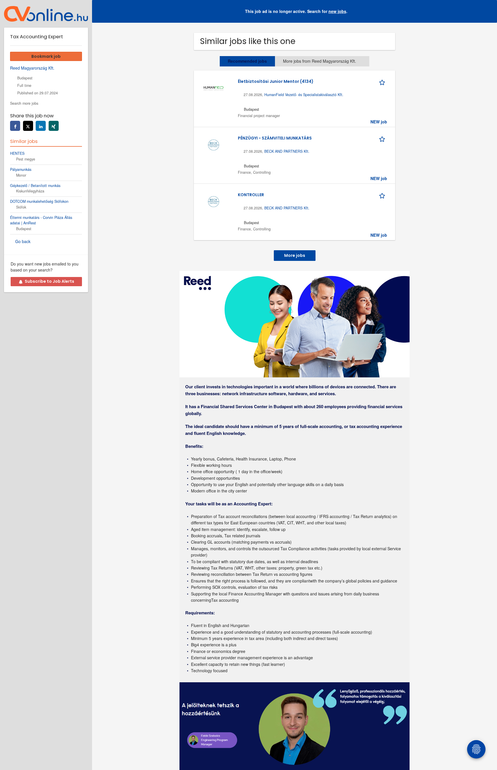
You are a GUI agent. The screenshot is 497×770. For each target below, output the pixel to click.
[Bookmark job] (383, 81)
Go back (22, 241)
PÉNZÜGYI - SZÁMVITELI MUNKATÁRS (275, 138)
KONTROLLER (251, 195)
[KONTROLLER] (213, 201)
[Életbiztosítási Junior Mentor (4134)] (213, 87)
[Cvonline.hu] (46, 14)
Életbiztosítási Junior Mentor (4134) (276, 81)
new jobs (337, 11)
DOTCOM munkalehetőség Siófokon (39, 201)
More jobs (294, 255)
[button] (488, 11)
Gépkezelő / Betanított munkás (35, 185)
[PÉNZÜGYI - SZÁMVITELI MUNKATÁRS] (213, 144)
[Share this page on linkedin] (41, 126)
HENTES (17, 153)
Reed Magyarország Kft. (32, 68)
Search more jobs (24, 103)
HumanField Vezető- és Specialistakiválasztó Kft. (303, 94)
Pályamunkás (20, 169)
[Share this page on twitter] (28, 126)
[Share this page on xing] (54, 126)
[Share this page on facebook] (15, 126)
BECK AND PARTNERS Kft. (286, 151)
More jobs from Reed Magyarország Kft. (319, 61)
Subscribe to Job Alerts (49, 281)
